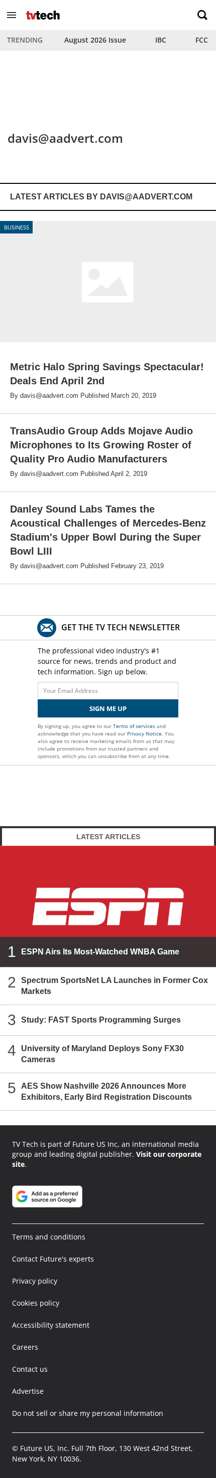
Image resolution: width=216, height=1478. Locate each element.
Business (16, 227)
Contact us (30, 1369)
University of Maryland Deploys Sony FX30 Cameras (102, 1053)
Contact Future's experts (53, 1259)
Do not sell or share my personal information (87, 1413)
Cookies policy (35, 1303)
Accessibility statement (50, 1325)
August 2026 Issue (95, 40)
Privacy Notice (144, 733)
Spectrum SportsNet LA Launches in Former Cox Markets (114, 985)
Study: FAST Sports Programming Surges (101, 1019)
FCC (201, 40)
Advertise (28, 1391)
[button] (11, 15)
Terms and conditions (48, 1237)
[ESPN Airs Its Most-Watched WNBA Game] (108, 906)
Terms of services (135, 725)
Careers (25, 1347)
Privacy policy (34, 1281)
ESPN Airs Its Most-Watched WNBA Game (100, 951)
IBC (160, 40)
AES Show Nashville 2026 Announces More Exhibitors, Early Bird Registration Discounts (106, 1091)
